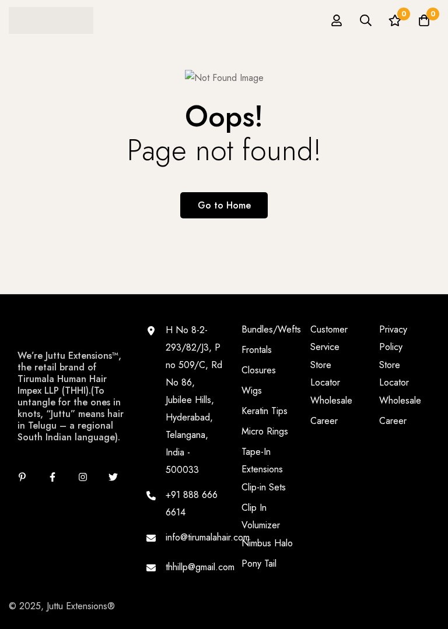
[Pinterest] (22, 477)
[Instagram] (83, 477)
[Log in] (336, 20)
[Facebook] (52, 477)
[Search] (365, 20)
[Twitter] (113, 477)
